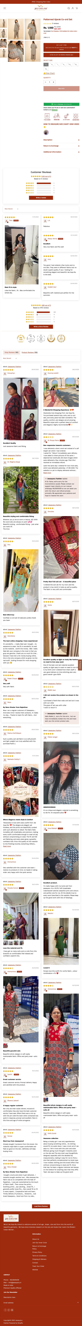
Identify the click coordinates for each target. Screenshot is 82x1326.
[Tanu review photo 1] (22, 254)
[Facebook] (5, 1310)
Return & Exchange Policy (39, 1247)
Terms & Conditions (39, 1256)
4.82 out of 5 (46, 305)
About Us (35, 1239)
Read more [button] (47, 473)
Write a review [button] (41, 198)
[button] (5, 8)
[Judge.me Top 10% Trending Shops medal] (61, 338)
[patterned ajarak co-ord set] (16, 29)
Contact (35, 1263)
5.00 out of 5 (46, 176)
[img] (10, 217)
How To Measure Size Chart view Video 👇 (61, 126)
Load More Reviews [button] (41, 1206)
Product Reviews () (30, 352)
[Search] (68, 8)
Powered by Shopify (16, 1323)
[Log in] (72, 8)
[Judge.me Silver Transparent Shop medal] (31, 338)
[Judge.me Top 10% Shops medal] (51, 338)
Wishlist (35, 1270)
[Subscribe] (77, 1302)
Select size (48, 60)
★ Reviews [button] (80, 665)
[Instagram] (8, 1310)
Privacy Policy (37, 1252)
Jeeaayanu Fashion (14, 367)
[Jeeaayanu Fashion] (41, 8)
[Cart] (76, 8)
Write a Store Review (41, 327)
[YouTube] (12, 1310)
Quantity (47, 78)
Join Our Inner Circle (39, 1243)
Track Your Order (38, 1266)
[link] (41, 1218)
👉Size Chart (49, 73)
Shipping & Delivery (39, 1259)
